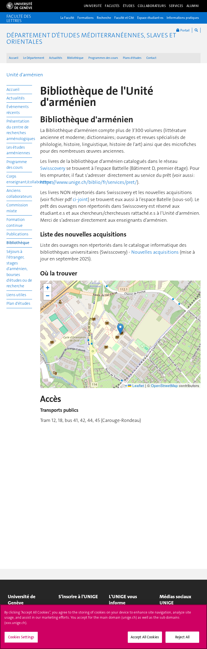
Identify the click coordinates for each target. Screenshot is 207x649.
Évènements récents (17, 109)
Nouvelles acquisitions (155, 252)
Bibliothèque (75, 58)
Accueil (13, 58)
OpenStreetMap (164, 385)
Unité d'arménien (24, 74)
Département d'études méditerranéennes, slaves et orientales (91, 38)
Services (176, 6)
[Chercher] (196, 30)
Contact (151, 58)
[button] (120, 328)
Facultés (112, 6)
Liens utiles (16, 294)
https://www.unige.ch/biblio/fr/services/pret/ (88, 182)
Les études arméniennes (18, 150)
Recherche (104, 18)
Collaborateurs (152, 6)
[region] (103, 626)
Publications (17, 234)
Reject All (182, 637)
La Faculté (67, 18)
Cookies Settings (21, 637)
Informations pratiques (183, 18)
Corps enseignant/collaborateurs (19, 179)
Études (128, 6)
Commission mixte (17, 207)
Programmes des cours (103, 58)
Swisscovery (52, 168)
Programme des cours (16, 164)
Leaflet (137, 385)
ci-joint (80, 199)
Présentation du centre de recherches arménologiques (19, 130)
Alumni (193, 6)
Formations (85, 18)
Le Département (33, 58)
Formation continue (15, 222)
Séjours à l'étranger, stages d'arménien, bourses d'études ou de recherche (19, 269)
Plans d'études (132, 58)
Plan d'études (18, 303)
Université (93, 6)
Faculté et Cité (124, 18)
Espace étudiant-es (150, 18)
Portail (184, 30)
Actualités (55, 58)
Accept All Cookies (145, 637)
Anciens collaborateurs (19, 193)
